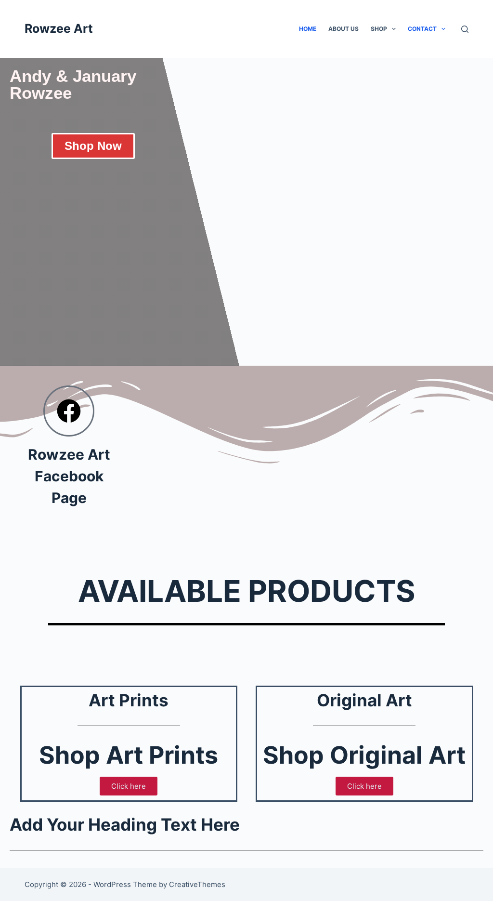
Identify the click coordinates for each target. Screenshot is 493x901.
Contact (422, 28)
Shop (379, 28)
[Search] (464, 29)
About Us (343, 28)
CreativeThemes (197, 884)
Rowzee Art (59, 28)
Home (307, 28)
